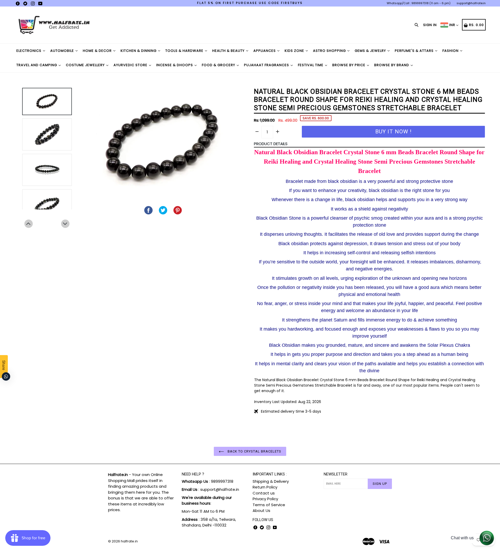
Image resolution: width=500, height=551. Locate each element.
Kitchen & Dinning (139, 50)
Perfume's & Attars (415, 50)
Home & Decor (98, 50)
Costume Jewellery (86, 65)
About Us (261, 510)
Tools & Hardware (184, 50)
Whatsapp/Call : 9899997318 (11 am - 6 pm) (419, 3)
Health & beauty (229, 50)
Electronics (29, 50)
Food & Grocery (219, 65)
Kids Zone (295, 50)
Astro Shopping (330, 50)
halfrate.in (129, 541)
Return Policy (265, 487)
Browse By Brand (392, 65)
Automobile (62, 50)
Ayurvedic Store (131, 65)
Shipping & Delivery (271, 481)
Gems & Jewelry (371, 50)
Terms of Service (269, 504)
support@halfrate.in (471, 3)
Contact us (264, 493)
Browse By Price (349, 65)
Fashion (451, 50)
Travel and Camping (37, 65)
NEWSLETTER (335, 474)
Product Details (271, 143)
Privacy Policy (265, 499)
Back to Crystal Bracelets (254, 451)
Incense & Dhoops (175, 65)
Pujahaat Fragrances (267, 65)
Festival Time (311, 65)
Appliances (265, 50)
